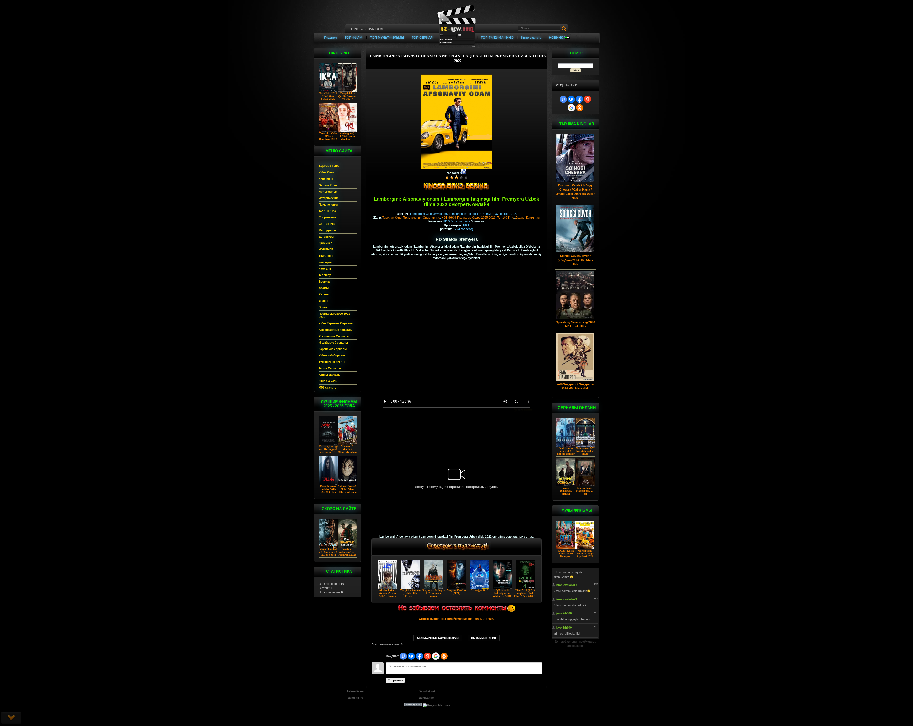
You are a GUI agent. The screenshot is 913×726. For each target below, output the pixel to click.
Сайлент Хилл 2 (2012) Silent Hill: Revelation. (347, 489)
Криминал (533, 217)
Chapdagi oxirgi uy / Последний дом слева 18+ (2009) (328, 450)
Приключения (412, 217)
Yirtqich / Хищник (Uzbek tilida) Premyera (410, 593)
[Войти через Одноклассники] (579, 107)
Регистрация (359, 29)
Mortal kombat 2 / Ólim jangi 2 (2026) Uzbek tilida (328, 553)
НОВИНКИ (449, 217)
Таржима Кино (392, 217)
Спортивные (431, 217)
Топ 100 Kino (505, 217)
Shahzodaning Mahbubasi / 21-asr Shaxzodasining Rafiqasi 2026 (585, 493)
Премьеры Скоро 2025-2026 (476, 217)
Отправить (395, 680)
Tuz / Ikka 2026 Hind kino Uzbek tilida (328, 96)
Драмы (520, 217)
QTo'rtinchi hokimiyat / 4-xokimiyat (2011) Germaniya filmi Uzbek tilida (502, 596)
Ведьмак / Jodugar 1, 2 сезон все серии (433, 593)
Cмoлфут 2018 (479, 590)
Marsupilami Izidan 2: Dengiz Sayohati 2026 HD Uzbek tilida (585, 555)
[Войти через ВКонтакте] (571, 99)
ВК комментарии (483, 637)
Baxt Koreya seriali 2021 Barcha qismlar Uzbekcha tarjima (566, 454)
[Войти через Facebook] (579, 99)
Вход (379, 29)
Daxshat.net (427, 691)
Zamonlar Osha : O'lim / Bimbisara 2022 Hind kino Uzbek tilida (328, 139)
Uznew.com (427, 698)
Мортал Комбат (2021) (456, 592)
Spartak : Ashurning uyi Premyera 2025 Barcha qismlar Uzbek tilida (347, 555)
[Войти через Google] (571, 107)
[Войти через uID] (563, 99)
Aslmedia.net (355, 691)
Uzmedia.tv (355, 698)
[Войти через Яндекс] (587, 99)
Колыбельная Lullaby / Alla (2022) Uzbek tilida (328, 490)
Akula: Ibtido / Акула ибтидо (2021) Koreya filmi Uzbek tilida (388, 594)
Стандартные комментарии (438, 637)
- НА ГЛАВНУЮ (456, 618)
